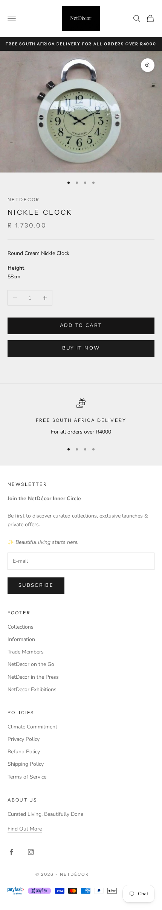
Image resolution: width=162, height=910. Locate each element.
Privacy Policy (24, 739)
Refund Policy (24, 751)
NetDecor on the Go (31, 664)
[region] (81, 417)
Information (21, 639)
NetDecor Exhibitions (32, 689)
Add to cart (81, 325)
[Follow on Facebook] (11, 852)
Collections (21, 627)
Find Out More (25, 828)
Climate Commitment (32, 726)
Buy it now (81, 348)
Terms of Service (27, 776)
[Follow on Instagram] (31, 852)
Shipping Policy (26, 764)
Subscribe (35, 585)
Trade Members (26, 651)
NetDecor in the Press (33, 677)
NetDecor (24, 199)
